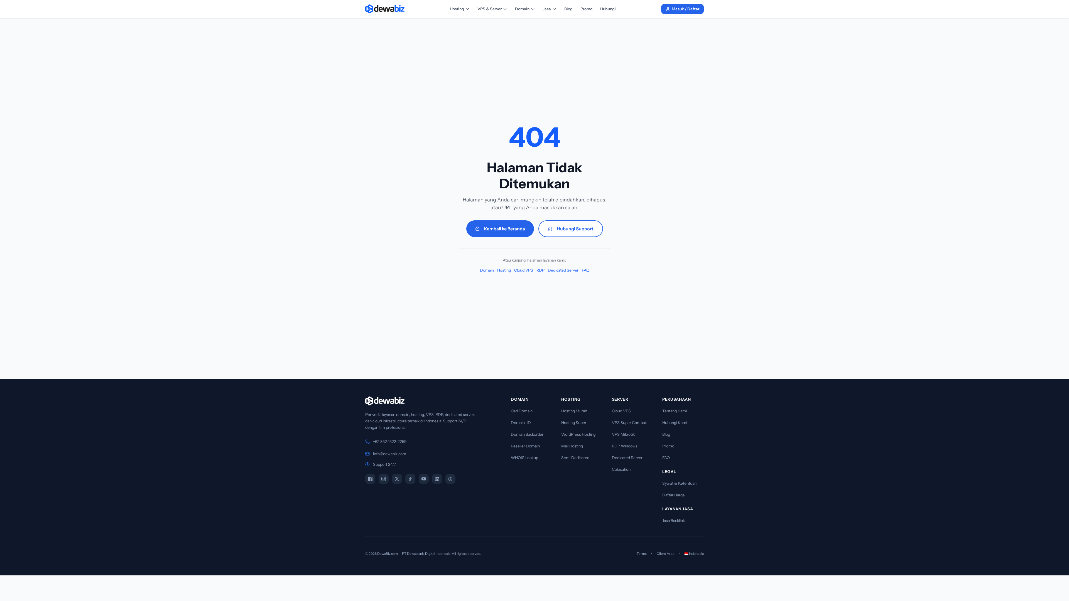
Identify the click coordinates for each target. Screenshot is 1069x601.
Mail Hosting (572, 446)
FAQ (585, 270)
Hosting (457, 8)
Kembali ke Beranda (504, 228)
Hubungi (608, 8)
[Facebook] (370, 479)
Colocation (621, 469)
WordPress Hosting (578, 434)
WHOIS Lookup (524, 457)
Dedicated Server (563, 270)
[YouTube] (424, 479)
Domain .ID (521, 422)
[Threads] (450, 479)
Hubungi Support (575, 228)
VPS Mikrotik (623, 434)
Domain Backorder (527, 434)
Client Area (665, 553)
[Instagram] (384, 479)
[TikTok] (410, 479)
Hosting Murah (574, 410)
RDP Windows (625, 446)
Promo (586, 8)
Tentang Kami (674, 410)
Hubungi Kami (674, 422)
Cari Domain (522, 410)
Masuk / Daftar (685, 8)
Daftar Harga (673, 494)
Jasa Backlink (673, 520)
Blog (568, 8)
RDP (540, 270)
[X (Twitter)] (397, 479)
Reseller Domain (525, 446)
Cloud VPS (523, 270)
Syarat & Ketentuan (679, 483)
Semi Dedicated (575, 457)
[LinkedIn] (437, 479)
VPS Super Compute (630, 422)
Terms (642, 553)
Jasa (547, 8)
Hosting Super (573, 422)
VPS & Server (489, 8)
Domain (522, 8)
